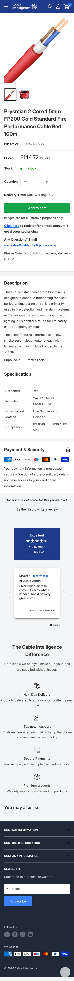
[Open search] (50, 6)
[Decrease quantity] (25, 181)
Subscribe (18, 901)
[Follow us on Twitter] (15, 934)
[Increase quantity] (46, 181)
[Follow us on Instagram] (22, 934)
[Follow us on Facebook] (7, 934)
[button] (37, 509)
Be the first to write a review (37, 509)
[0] (66, 6)
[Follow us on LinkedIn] (30, 934)
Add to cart (37, 208)
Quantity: (11, 181)
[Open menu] (6, 6)
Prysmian (12, 143)
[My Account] (58, 6)
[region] (37, 593)
